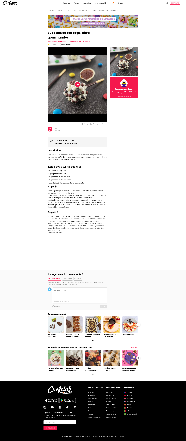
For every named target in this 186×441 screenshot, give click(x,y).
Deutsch (129, 395)
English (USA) (131, 401)
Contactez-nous (111, 414)
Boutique (175, 3)
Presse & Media (111, 408)
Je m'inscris (50, 428)
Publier (103, 306)
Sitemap (121, 436)
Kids (89, 411)
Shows (120, 3)
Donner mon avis (66, 44)
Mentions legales (111, 411)
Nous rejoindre (111, 417)
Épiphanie (91, 392)
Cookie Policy (113, 436)
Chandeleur (92, 395)
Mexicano (130, 408)
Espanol (129, 405)
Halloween (91, 405)
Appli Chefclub (110, 405)
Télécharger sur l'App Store (51, 400)
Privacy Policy (103, 436)
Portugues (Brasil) (132, 414)
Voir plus (134, 348)
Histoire (108, 401)
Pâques (90, 401)
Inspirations (87, 3)
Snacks (68, 10)
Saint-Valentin (92, 398)
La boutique (110, 395)
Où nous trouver (111, 398)
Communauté (100, 3)
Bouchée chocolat (80, 10)
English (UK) (130, 398)
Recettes (66, 3)
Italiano (129, 411)
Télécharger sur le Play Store (67, 400)
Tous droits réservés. (92, 436)
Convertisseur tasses (94, 417)
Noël (89, 408)
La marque (109, 392)
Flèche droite (138, 324)
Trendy (76, 3)
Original (90, 414)
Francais (129, 392)
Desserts (60, 10)
